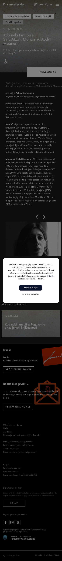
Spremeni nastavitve (30, 294)
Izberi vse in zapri (31, 288)
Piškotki (50, 276)
